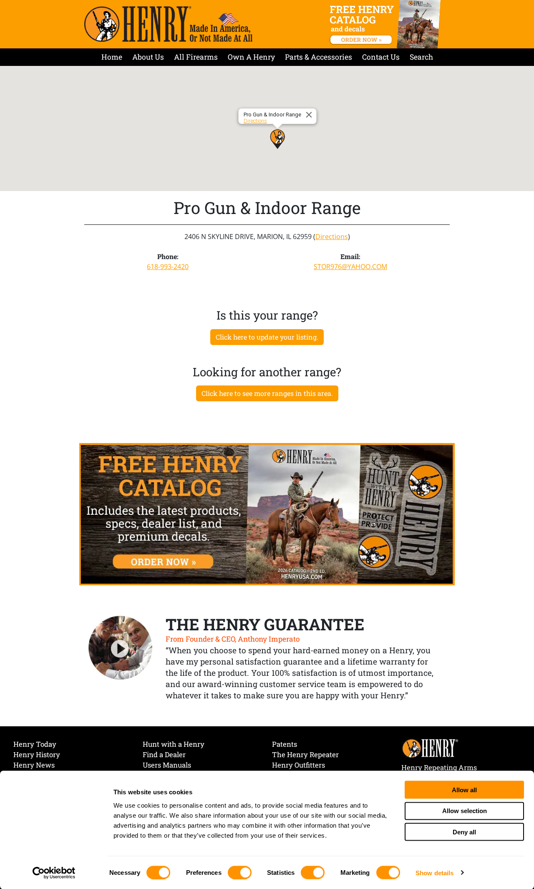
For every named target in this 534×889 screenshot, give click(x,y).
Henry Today (34, 744)
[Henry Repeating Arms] (168, 24)
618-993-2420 (168, 266)
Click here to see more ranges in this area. (267, 393)
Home (111, 57)
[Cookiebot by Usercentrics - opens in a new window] (54, 872)
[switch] (240, 872)
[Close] (310, 114)
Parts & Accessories (318, 57)
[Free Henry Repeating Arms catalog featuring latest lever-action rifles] (386, 24)
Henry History (36, 754)
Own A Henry (251, 57)
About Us (148, 57)
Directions (255, 121)
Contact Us (381, 57)
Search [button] (421, 57)
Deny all (464, 831)
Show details (434, 872)
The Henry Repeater (305, 754)
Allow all (464, 789)
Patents (284, 744)
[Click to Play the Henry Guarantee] (120, 648)
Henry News (34, 765)
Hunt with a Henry (173, 744)
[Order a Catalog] (267, 513)
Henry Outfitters (298, 765)
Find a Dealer (164, 754)
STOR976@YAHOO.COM (350, 266)
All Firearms (196, 57)
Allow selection (464, 810)
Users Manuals (167, 765)
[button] (277, 138)
